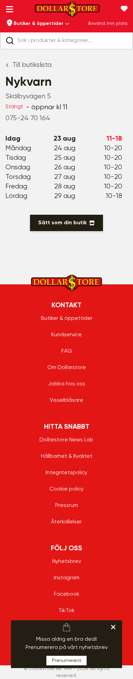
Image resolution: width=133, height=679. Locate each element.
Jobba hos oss (66, 384)
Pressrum (66, 505)
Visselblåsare (66, 400)
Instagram (66, 578)
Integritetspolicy (66, 473)
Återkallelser (66, 522)
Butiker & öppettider (66, 318)
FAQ (66, 351)
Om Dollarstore (66, 367)
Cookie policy (66, 489)
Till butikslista (31, 65)
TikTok (66, 610)
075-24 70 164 (27, 118)
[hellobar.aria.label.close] (113, 627)
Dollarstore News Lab (66, 440)
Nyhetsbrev (66, 561)
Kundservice (66, 335)
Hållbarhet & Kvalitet (66, 456)
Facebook (66, 594)
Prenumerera (66, 660)
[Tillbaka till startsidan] (67, 11)
